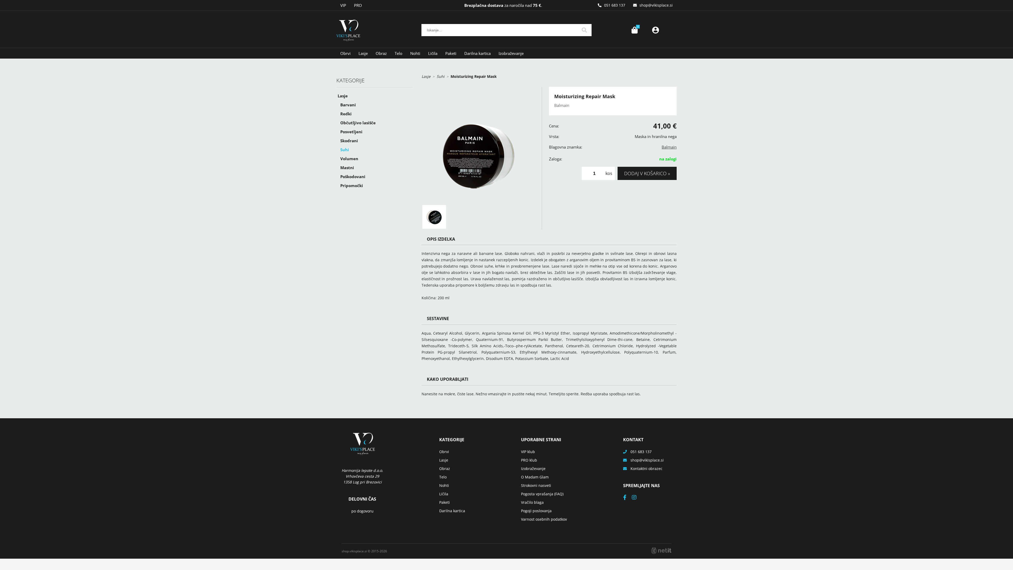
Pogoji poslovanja (536, 510)
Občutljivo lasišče (358, 122)
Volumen (349, 158)
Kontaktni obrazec (646, 468)
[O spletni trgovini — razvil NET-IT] (661, 551)
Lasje (363, 53)
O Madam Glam (535, 476)
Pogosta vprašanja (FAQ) (542, 493)
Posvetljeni (351, 131)
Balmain (669, 147)
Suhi (344, 149)
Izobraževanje (511, 53)
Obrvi (345, 53)
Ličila (432, 53)
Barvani (348, 104)
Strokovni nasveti (536, 485)
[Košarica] (634, 30)
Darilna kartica (477, 53)
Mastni (347, 167)
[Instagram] (637, 497)
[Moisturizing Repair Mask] (479, 144)
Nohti (415, 53)
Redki (346, 113)
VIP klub (528, 451)
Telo (398, 53)
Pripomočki (351, 185)
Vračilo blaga (532, 502)
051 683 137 (614, 5)
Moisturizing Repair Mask (474, 76)
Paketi (450, 53)
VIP (343, 5)
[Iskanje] (584, 30)
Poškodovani (352, 176)
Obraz (381, 53)
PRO (358, 5)
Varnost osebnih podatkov (544, 519)
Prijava (655, 30)
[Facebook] (627, 497)
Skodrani (349, 140)
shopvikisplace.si (656, 5)
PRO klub (529, 460)
